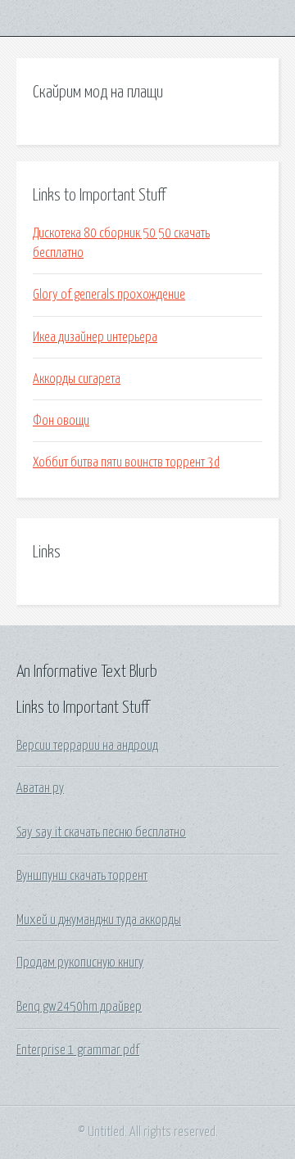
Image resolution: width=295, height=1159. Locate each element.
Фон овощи (61, 420)
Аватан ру (40, 788)
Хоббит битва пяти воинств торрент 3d (126, 462)
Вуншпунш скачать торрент (82, 875)
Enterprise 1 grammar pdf (77, 1050)
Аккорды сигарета (76, 379)
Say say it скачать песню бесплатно (101, 832)
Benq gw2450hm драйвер (79, 1006)
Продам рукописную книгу (79, 962)
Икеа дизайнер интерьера (95, 337)
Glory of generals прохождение (109, 294)
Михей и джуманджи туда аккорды (98, 920)
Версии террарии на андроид (87, 745)
